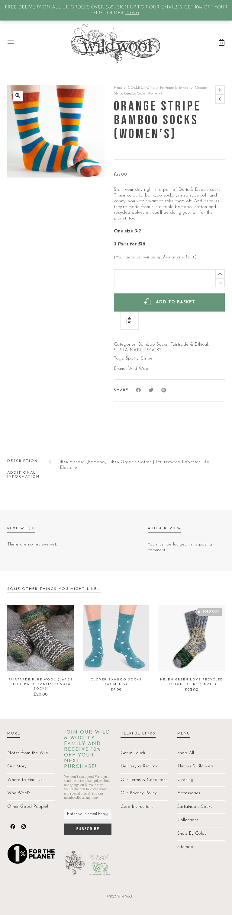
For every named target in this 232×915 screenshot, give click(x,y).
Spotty (132, 358)
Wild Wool (138, 368)
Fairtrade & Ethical (174, 88)
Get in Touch (133, 753)
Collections (187, 820)
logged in (182, 544)
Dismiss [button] (132, 13)
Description (22, 461)
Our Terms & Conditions (144, 780)
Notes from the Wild (27, 753)
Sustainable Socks (194, 807)
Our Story (17, 766)
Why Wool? (18, 793)
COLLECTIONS (141, 88)
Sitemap (185, 847)
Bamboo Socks (153, 344)
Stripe (147, 358)
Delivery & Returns (139, 766)
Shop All (185, 753)
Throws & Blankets (195, 766)
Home (118, 88)
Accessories (188, 793)
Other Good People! (27, 807)
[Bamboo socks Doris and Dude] (18, 96)
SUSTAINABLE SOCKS (138, 350)
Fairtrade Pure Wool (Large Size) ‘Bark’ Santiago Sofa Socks (40, 684)
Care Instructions (137, 807)
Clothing (185, 780)
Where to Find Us (25, 780)
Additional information (23, 474)
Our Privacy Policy (139, 793)
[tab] (29, 461)
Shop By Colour (192, 833)
